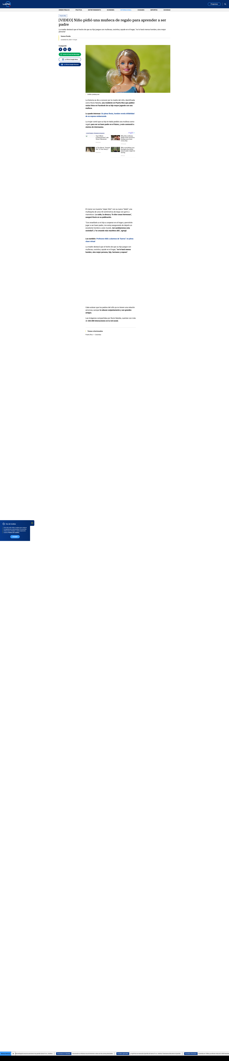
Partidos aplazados (74, 1053)
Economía (110, 10)
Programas (214, 4)
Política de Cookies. (14, 532)
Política (79, 10)
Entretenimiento (94, 10)
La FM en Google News (71, 59)
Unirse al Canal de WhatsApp (71, 54)
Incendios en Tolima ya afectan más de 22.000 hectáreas (165, 1053)
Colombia (98, 335)
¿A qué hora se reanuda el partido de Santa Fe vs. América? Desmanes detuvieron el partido (106, 1053)
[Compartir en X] (65, 49)
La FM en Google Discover (71, 64)
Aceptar (15, 536)
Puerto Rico (89, 335)
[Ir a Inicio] (7, 4)
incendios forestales (142, 1053)
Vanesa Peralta (66, 36)
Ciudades (141, 10)
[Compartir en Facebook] (60, 49)
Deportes (153, 10)
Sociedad (167, 10)
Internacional (125, 10)
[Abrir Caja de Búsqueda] (225, 4)
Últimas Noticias (5, 1053)
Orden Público (64, 10)
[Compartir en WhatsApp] (69, 49)
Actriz (187, 1053)
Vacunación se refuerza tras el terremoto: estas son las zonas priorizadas (44, 1053)
